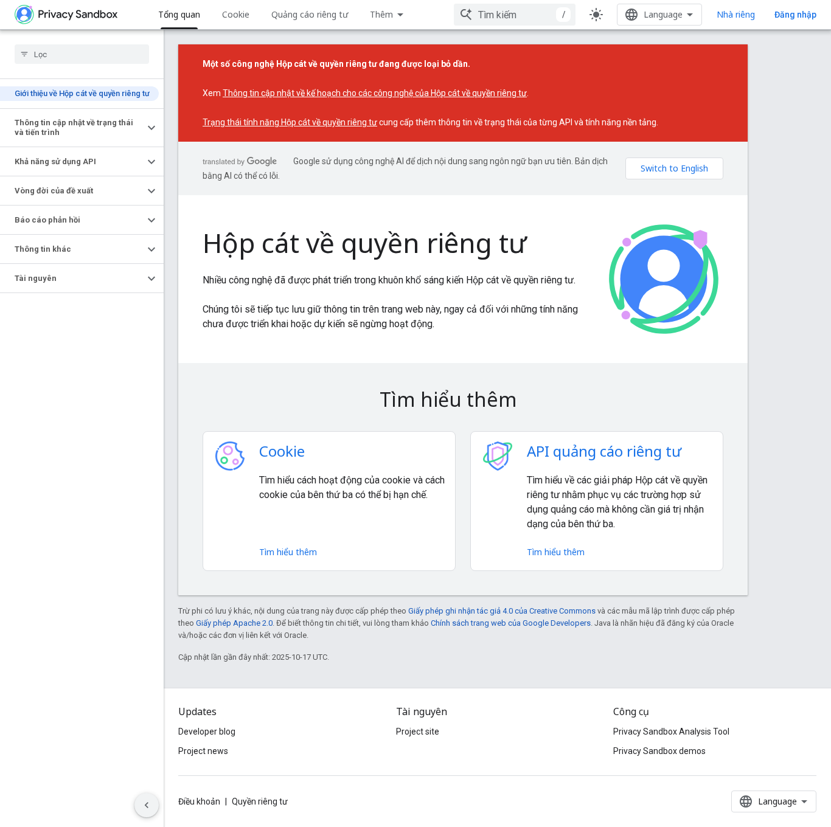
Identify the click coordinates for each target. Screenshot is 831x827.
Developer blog (206, 731)
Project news (203, 751)
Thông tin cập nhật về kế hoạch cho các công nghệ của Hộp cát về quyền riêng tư (375, 93)
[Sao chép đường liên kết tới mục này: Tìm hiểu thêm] (534, 401)
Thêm (381, 14)
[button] (72, 128)
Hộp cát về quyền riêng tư (365, 242)
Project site (417, 731)
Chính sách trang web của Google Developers (511, 623)
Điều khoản (199, 801)
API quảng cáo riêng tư (604, 451)
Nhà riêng (736, 14)
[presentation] (463, 399)
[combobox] (514, 15)
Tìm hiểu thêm (288, 552)
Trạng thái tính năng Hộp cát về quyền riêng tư (290, 122)
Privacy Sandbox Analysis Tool (671, 731)
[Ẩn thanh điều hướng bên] (146, 805)
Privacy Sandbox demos (659, 751)
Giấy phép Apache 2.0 (234, 623)
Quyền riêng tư (260, 801)
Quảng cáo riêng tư (309, 14)
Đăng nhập (795, 14)
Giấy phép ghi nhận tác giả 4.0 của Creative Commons (502, 610)
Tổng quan (179, 14)
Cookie (235, 14)
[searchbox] (82, 54)
